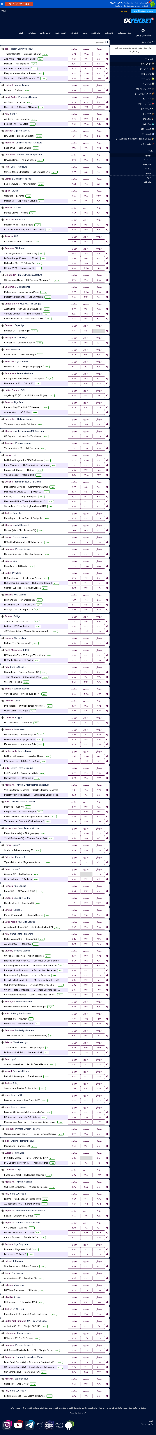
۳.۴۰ (86, 342)
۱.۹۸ (74, 1314)
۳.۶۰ (99, 213)
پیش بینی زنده (124, 33)
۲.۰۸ (74, 970)
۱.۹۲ (74, 213)
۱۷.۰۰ (86, 530)
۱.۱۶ (98, 253)
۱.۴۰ (74, 331)
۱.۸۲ (74, 554)
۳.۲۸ (86, 354)
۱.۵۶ (74, 241)
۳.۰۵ (86, 54)
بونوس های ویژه (147, 1424)
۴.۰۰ (74, 78)
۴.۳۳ (86, 102)
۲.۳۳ (99, 475)
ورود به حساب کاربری (143, 11)
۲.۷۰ (99, 588)
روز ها (151, 150)
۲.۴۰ (99, 874)
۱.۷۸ (74, 229)
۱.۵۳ (74, 225)
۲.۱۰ (98, 412)
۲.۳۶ (99, 778)
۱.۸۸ (74, 407)
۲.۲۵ (74, 54)
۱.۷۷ (74, 821)
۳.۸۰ (74, 90)
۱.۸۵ (99, 78)
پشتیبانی (32, 33)
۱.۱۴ (74, 448)
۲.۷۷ (86, 710)
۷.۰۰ (86, 253)
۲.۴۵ (99, 148)
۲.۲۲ (99, 1023)
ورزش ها (149, 58)
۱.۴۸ (74, 102)
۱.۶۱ (74, 136)
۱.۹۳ (99, 395)
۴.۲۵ (86, 566)
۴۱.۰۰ (74, 530)
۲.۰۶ (74, 542)
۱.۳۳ (99, 694)
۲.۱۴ (74, 1204)
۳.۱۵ (99, 631)
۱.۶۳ (74, 492)
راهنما (21, 33)
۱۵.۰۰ (99, 448)
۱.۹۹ (74, 965)
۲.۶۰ (74, 506)
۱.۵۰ (74, 722)
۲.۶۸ (99, 944)
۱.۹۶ (98, 862)
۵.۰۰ (99, 102)
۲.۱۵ (74, 626)
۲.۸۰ (99, 496)
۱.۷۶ (74, 655)
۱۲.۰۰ (74, 253)
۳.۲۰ (99, 201)
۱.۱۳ (74, 600)
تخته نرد (74, 33)
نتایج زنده (109, 33)
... (99, 330)
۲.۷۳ (74, 412)
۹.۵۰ (99, 292)
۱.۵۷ (99, 107)
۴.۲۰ (99, 229)
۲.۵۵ (74, 73)
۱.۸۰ (74, 196)
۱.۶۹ (74, 1100)
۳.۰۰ (86, 64)
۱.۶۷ (74, 119)
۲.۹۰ (99, 54)
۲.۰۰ (74, 318)
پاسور (84, 33)
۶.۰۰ (99, 160)
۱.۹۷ (74, 1146)
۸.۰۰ (74, 258)
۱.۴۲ (99, 605)
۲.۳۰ (99, 677)
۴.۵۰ (74, 107)
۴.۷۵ (74, 184)
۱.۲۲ (74, 172)
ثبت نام (124, 11)
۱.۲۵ (99, 566)
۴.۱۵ (86, 107)
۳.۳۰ (86, 297)
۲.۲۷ (74, 1396)
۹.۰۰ (99, 460)
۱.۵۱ (74, 621)
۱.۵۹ (99, 184)
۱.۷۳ (74, 309)
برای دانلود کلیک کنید (19, 3)
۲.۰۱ (74, 994)
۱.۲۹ (74, 460)
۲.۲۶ (99, 1122)
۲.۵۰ (74, 68)
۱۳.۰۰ (74, 566)
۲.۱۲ (98, 501)
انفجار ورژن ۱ (60, 33)
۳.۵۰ (99, 124)
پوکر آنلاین (95, 33)
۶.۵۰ (74, 838)
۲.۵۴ (74, 1023)
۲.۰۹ (74, 795)
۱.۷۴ (74, 807)
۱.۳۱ (98, 258)
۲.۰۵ (74, 496)
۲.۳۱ (99, 314)
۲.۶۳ (99, 68)
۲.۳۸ (74, 201)
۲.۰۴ (74, 1254)
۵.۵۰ (99, 136)
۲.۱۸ (74, 59)
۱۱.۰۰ (99, 172)
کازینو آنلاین (45, 33)
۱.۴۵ (74, 160)
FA (4, 11)
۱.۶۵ (74, 383)
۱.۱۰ (98, 424)
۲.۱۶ (98, 366)
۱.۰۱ (98, 530)
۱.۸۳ (74, 354)
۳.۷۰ (86, 90)
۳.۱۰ (99, 59)
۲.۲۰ (74, 64)
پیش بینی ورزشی (143, 35)
